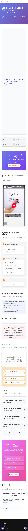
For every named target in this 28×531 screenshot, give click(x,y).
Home (3, 25)
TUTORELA (5, 1)
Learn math (8, 25)
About (3, 526)
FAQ (3, 530)
